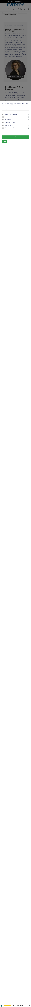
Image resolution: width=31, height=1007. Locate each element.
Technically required (11, 114)
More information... (19, 105)
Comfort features (10, 122)
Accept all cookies (15, 137)
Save (4, 141)
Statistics (7, 117)
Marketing (8, 119)
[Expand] (28, 114)
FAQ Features (9, 125)
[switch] (3, 117)
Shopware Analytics (11, 128)
